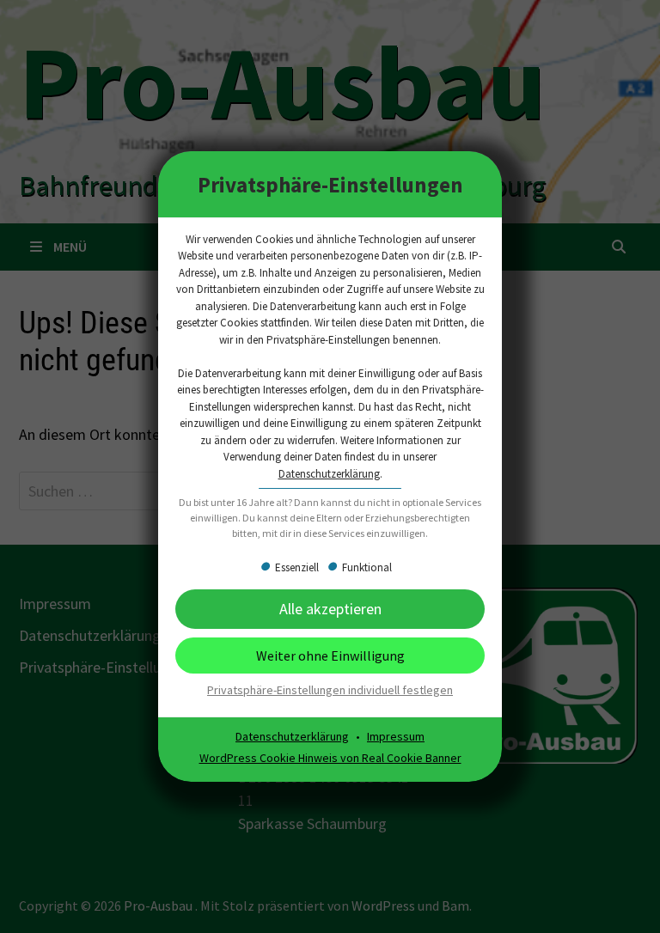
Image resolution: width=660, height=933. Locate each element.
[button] (330, 655)
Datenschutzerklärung (329, 473)
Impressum (396, 736)
